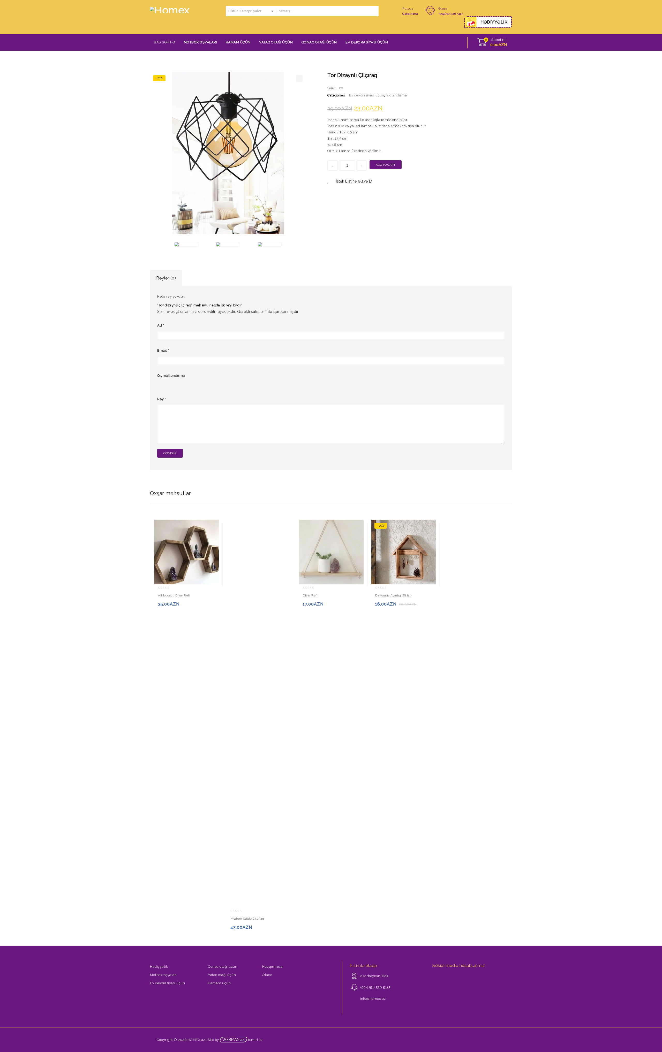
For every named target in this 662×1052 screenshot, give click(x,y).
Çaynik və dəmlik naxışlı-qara (505, 75)
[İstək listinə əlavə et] (173, 606)
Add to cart (385, 164)
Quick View (183, 606)
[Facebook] (435, 977)
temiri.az (255, 1040)
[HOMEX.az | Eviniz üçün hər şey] (170, 9)
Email (163, 350)
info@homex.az (373, 999)
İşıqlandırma (396, 95)
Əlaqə (267, 975)
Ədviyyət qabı (498, 75)
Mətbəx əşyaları (200, 42)
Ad (160, 325)
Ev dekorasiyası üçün (366, 42)
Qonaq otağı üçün (319, 42)
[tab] (166, 278)
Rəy (161, 399)
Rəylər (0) (166, 278)
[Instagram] (442, 977)
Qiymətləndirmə (171, 375)
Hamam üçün (238, 42)
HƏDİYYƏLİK (493, 22)
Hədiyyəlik (159, 966)
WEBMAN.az (233, 1040)
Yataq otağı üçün (276, 42)
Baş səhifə (164, 42)
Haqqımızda (272, 966)
